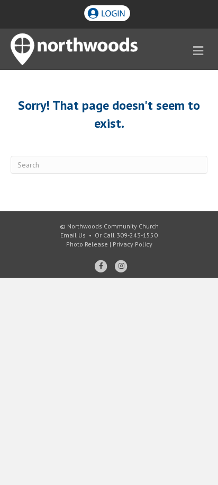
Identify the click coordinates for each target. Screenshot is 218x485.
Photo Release (87, 244)
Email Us (73, 235)
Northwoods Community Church (113, 226)
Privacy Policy (132, 244)
